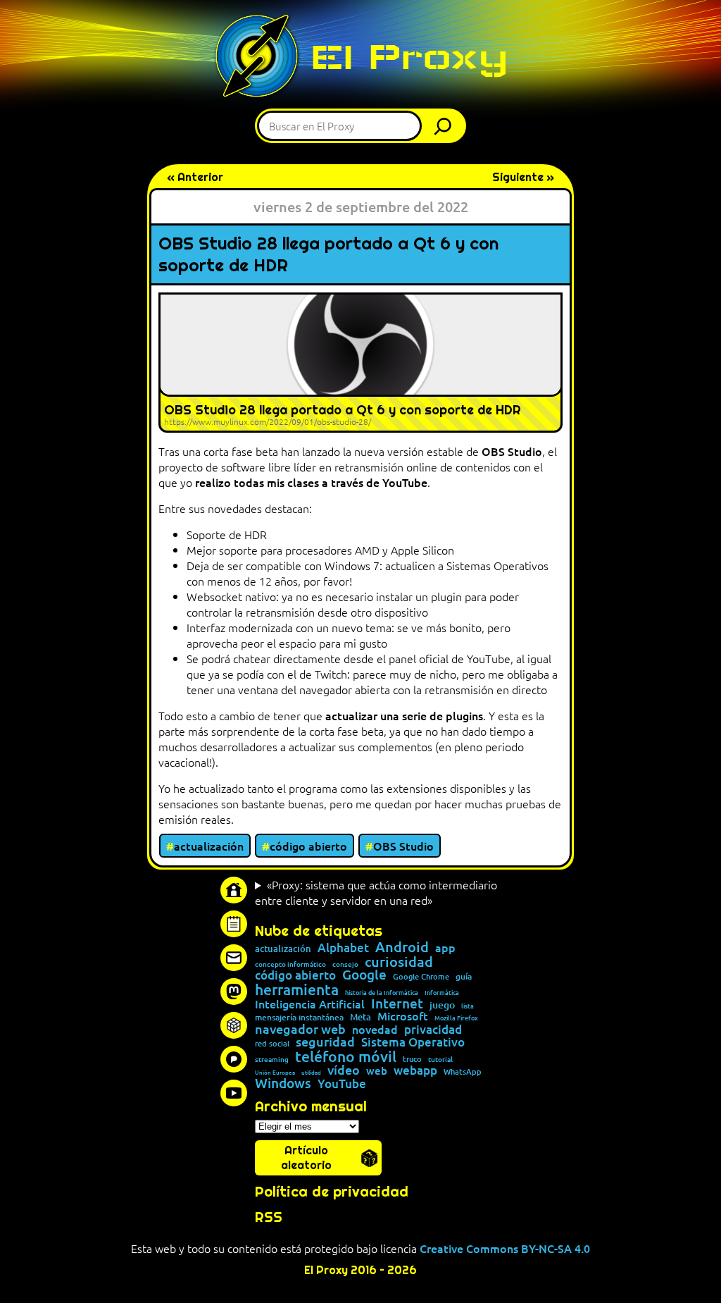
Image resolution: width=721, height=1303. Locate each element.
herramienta (297, 989)
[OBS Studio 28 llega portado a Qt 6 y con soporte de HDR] (360, 363)
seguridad (325, 1041)
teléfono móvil (345, 1056)
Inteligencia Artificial (310, 1004)
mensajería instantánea (299, 1017)
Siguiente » (523, 177)
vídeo (343, 1069)
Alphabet (343, 948)
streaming (272, 1059)
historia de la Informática (381, 992)
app (445, 947)
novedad (375, 1029)
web (376, 1071)
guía (464, 976)
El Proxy (409, 57)
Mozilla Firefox (456, 1018)
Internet (397, 1004)
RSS (268, 1217)
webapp (415, 1071)
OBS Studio (512, 451)
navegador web (300, 1029)
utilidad (311, 1072)
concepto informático (290, 964)
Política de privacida (327, 1191)
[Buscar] (446, 126)
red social (272, 1043)
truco (412, 1059)
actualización (209, 845)
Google (364, 975)
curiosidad (399, 961)
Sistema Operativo (413, 1043)
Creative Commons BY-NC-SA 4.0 (505, 1248)
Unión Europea (275, 1072)
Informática (442, 992)
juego (442, 1005)
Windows (283, 1083)
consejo (345, 964)
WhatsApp (463, 1071)
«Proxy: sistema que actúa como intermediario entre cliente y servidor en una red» (376, 892)
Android (402, 947)
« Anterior (195, 177)
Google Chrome (421, 976)
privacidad (433, 1030)
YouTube (342, 1084)
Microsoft (402, 1016)
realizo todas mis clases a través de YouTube (311, 482)
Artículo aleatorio (306, 1158)
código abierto (308, 845)
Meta (360, 1017)
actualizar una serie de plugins (404, 715)
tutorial (440, 1059)
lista (467, 1006)
